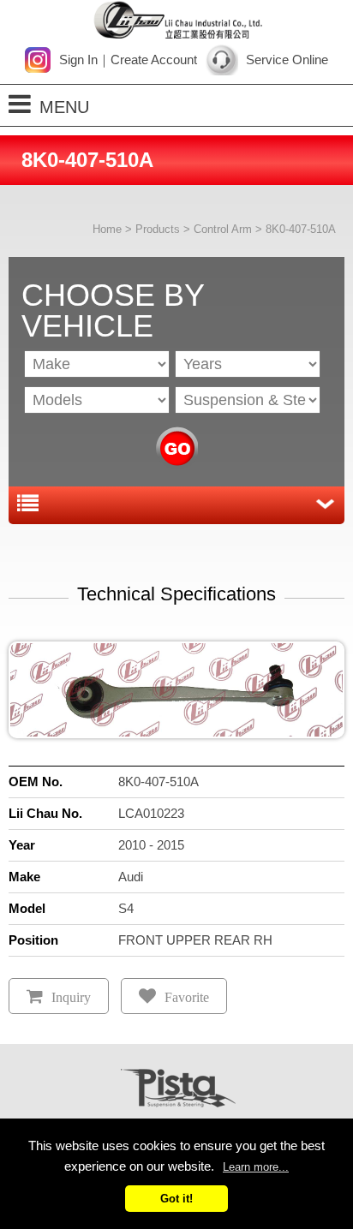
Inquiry (71, 997)
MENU (64, 107)
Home (107, 229)
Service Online (287, 59)
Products (157, 229)
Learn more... (256, 1166)
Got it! (176, 1198)
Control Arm (223, 229)
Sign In (78, 59)
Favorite (187, 997)
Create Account (154, 59)
